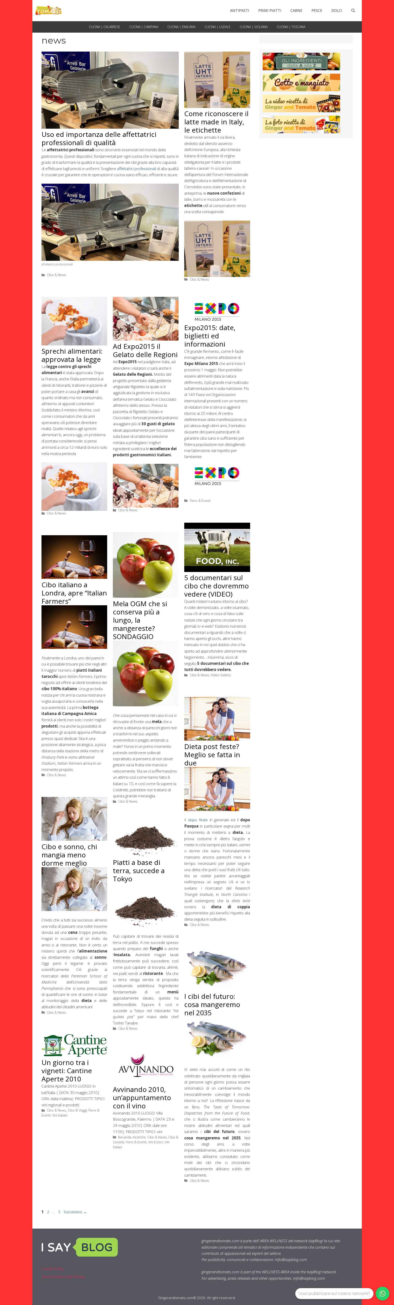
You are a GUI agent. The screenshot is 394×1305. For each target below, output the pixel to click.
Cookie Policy (52, 1268)
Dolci (336, 10)
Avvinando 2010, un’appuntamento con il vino (142, 1097)
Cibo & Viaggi (77, 1110)
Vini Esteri (155, 1142)
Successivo (75, 1211)
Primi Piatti (269, 10)
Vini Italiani (59, 1115)
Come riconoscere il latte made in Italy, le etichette (216, 122)
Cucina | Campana (143, 27)
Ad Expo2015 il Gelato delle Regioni (145, 350)
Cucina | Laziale (218, 27)
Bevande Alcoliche (132, 1137)
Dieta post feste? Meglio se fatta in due (212, 754)
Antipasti (239, 10)
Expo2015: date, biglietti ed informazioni (210, 336)
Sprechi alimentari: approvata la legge (71, 355)
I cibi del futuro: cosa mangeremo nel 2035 (212, 1004)
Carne (296, 10)
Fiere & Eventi (200, 501)
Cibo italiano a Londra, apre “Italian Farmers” (74, 593)
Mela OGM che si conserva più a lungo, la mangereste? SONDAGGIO (140, 620)
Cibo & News (56, 275)
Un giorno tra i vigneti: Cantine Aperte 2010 (66, 1070)
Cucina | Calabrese (104, 27)
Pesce (316, 10)
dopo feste (198, 819)
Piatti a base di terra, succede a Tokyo (139, 870)
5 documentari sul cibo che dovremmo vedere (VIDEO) (216, 586)
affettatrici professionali (136, 168)
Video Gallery (221, 675)
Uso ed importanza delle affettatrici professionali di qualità (98, 138)
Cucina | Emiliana (181, 27)
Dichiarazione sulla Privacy (63, 1276)
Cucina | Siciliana (254, 27)
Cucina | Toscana (291, 27)
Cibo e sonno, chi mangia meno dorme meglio (69, 855)
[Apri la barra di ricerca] (353, 10)
